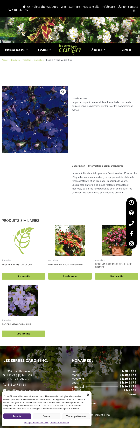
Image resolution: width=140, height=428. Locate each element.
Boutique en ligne (15, 49)
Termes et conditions (59, 422)
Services (43, 49)
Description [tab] (78, 165)
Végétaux (27, 60)
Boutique (15, 60)
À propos (97, 49)
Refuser (47, 416)
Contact (126, 49)
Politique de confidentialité (36, 422)
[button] (88, 394)
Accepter (17, 416)
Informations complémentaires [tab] (105, 165)
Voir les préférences (76, 416)
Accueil (5, 60)
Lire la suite (23, 276)
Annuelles (39, 60)
